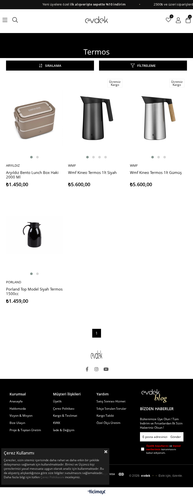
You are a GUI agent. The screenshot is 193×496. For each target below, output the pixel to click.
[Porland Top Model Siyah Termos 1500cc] (34, 234)
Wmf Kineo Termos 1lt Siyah (92, 172)
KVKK (56, 423)
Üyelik (57, 401)
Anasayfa (16, 401)
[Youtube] (106, 369)
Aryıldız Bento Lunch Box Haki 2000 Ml (32, 174)
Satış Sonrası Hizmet (110, 401)
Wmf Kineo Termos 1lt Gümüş (156, 172)
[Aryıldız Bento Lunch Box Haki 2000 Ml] (34, 118)
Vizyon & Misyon (21, 416)
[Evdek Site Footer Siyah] (96, 354)
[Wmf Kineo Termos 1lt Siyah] (96, 118)
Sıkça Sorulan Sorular (111, 409)
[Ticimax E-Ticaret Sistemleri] (97, 492)
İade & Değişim (63, 430)
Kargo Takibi (105, 416)
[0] (168, 20)
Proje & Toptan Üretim (25, 430)
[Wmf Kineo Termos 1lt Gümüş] (158, 118)
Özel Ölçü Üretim (108, 423)
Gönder (175, 437)
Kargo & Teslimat (65, 416)
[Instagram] (96, 369)
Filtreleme (146, 65)
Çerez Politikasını (52, 477)
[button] (31, 157)
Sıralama (53, 65)
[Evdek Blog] (154, 396)
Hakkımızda (18, 409)
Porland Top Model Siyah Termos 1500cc (34, 291)
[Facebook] (87, 369)
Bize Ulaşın (17, 423)
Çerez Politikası (63, 409)
